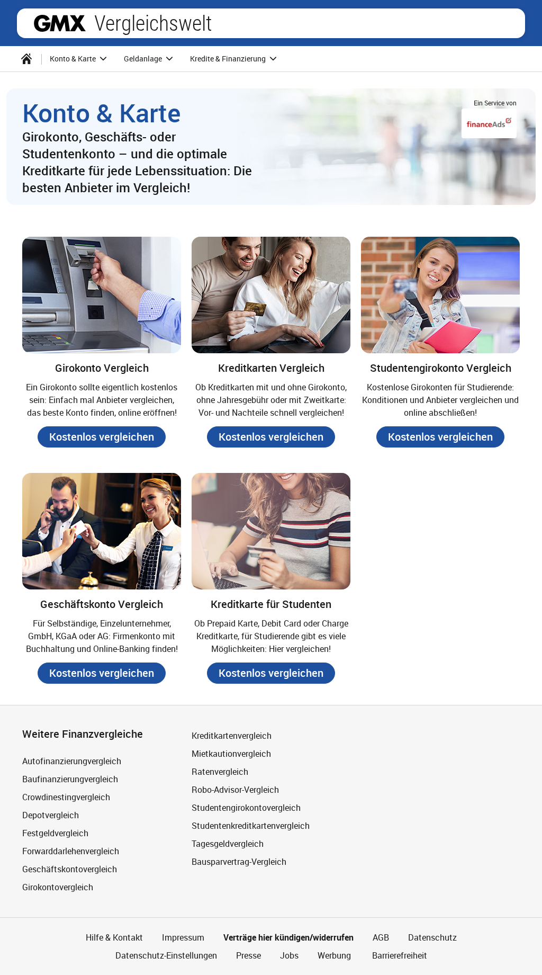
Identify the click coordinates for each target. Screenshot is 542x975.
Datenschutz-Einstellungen (166, 955)
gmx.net (60, 23)
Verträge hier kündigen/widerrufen (288, 937)
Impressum (183, 937)
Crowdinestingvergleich (66, 797)
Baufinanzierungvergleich (70, 779)
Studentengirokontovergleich (246, 807)
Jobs (289, 955)
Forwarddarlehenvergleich (70, 851)
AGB (381, 937)
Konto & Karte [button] (73, 58)
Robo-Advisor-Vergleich (235, 789)
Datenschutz (432, 937)
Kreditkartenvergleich (232, 735)
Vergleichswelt (153, 23)
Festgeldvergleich (55, 833)
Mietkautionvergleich (231, 753)
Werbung (334, 955)
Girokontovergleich (57, 887)
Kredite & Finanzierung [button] (228, 58)
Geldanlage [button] (144, 58)
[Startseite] (26, 58)
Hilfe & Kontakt (114, 937)
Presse (248, 955)
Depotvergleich (50, 815)
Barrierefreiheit (398, 955)
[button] (102, 437)
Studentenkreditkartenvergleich (251, 825)
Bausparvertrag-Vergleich (239, 861)
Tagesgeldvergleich (228, 843)
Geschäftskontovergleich (69, 869)
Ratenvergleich (220, 771)
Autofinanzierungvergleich (71, 761)
